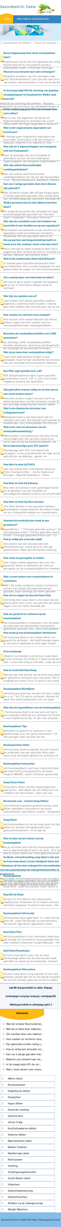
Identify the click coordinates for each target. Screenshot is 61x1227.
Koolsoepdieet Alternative (19, 969)
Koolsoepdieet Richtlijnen (19, 688)
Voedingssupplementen (22, 1172)
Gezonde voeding (18, 1109)
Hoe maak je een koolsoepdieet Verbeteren (29, 632)
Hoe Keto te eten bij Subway (20, 483)
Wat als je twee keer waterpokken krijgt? (28, 352)
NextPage (24, 996)
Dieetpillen (14, 1097)
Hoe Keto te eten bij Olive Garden (23, 501)
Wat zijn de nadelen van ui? (20, 296)
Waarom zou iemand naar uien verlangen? (29, 71)
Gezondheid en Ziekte (17, 42)
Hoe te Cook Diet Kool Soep (19, 670)
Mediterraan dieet (18, 1153)
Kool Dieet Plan (12, 932)
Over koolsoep (12, 651)
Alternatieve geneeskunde (33, 18)
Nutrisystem (15, 1159)
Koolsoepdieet (12, 875)
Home (7, 18)
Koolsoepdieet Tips (15, 726)
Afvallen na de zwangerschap (25, 1203)
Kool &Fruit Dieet (13, 894)
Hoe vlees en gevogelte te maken (23, 558)
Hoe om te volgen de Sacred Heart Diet (27, 595)
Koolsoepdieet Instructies (19, 763)
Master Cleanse (17, 1147)
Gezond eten (15, 1115)
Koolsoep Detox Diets (16, 745)
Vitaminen (14, 1184)
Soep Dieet (10, 819)
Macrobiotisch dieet (20, 1140)
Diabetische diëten (19, 1091)
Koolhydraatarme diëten (22, 1128)
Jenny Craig (15, 1122)
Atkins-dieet (15, 1078)
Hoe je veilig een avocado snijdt (22, 539)
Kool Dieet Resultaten (16, 950)
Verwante (22, 1013)
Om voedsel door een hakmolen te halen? (28, 277)
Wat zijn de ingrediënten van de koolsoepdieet (31, 707)
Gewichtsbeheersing (20, 1190)
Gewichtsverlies (17, 1197)
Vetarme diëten (17, 1134)
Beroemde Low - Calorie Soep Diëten (25, 801)
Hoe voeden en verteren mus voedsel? (26, 314)
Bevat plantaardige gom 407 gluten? (25, 445)
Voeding (13, 1165)
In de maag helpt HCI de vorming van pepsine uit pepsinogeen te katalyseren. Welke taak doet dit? (30, 94)
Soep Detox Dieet (14, 782)
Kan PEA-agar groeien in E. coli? (22, 370)
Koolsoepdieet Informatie (18, 913)
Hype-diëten (15, 1103)
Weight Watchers (18, 1209)
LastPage (35, 996)
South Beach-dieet (19, 1178)
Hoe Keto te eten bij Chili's (19, 464)
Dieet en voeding (45, 42)
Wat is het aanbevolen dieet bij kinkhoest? (29, 258)
